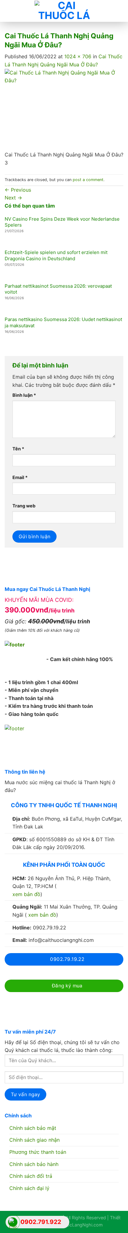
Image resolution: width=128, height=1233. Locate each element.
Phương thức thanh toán (37, 1152)
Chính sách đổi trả (30, 1176)
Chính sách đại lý (29, 1188)
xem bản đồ (26, 894)
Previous (18, 190)
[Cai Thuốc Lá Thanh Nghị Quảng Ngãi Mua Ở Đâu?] (64, 109)
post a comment (88, 179)
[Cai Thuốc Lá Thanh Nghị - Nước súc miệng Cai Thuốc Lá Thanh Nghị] (64, 11)
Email (20, 477)
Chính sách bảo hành (33, 1164)
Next (13, 197)
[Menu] (10, 11)
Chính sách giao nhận (34, 1140)
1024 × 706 (77, 56)
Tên (18, 448)
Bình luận (24, 395)
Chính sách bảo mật (32, 1128)
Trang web (23, 505)
